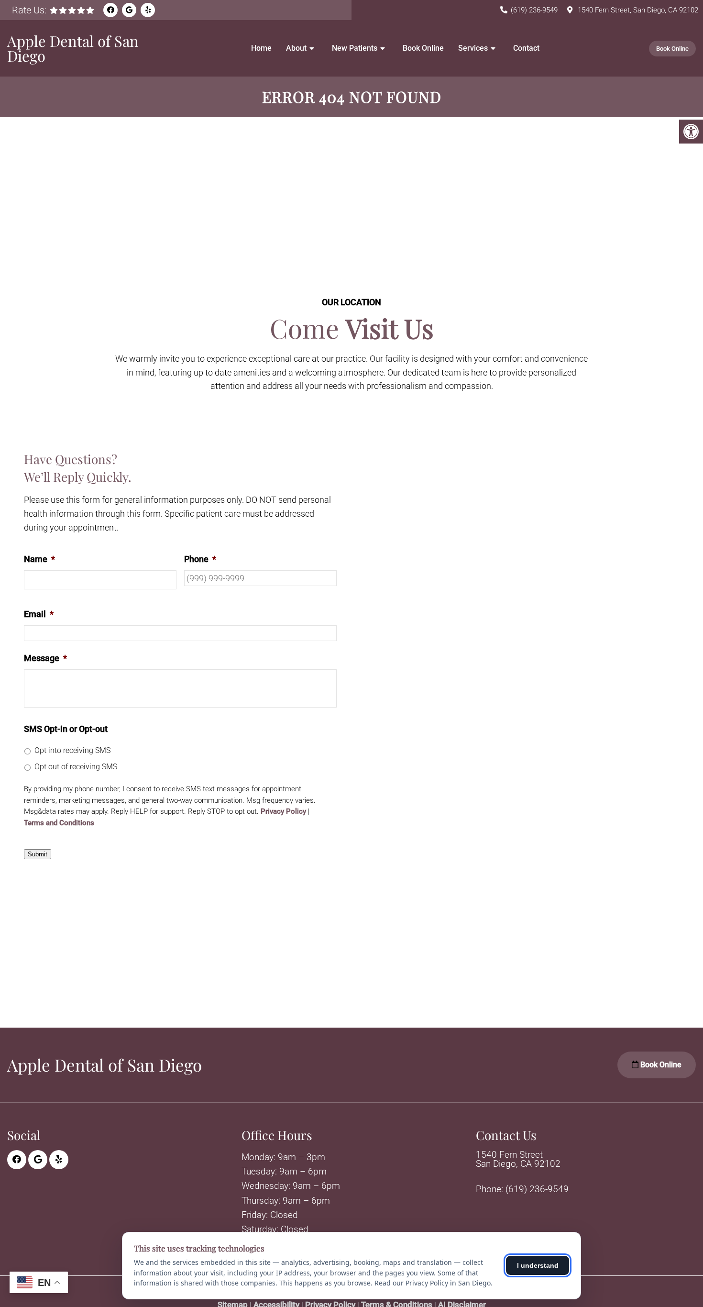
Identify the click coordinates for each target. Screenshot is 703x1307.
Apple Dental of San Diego (73, 48)
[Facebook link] (110, 10)
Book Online (423, 48)
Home (261, 48)
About (296, 48)
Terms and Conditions (59, 823)
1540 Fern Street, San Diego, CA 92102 (638, 10)
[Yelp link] (148, 10)
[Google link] (129, 10)
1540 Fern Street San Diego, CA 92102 (518, 1159)
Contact (526, 48)
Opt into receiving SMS (72, 750)
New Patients (354, 48)
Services (473, 48)
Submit (37, 854)
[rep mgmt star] (72, 10)
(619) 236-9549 (534, 10)
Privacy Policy (283, 811)
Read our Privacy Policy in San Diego (432, 1282)
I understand (538, 1265)
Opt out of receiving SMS (75, 766)
